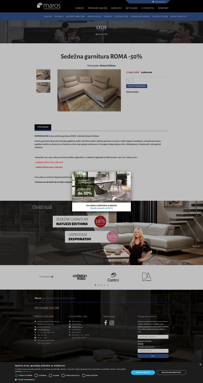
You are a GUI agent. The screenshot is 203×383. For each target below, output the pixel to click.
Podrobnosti (27, 371)
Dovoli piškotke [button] (143, 372)
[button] (71, 379)
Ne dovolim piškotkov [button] (171, 372)
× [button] (200, 364)
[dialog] (101, 372)
